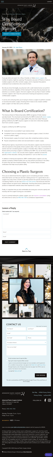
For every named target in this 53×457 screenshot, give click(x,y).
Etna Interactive (27, 452)
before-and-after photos (29, 181)
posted (45, 154)
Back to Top (26, 251)
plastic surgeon (40, 78)
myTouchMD (47, 395)
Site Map (34, 392)
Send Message (40, 375)
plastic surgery (47, 117)
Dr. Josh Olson (18, 47)
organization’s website (10, 152)
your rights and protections (18, 427)
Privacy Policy (42, 364)
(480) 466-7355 (10, 409)
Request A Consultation (12, 34)
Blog (7, 14)
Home (3, 14)
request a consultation (40, 195)
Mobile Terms (34, 364)
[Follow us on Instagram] (49, 401)
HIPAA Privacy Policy (45, 392)
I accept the (10, 371)
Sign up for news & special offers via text (18, 360)
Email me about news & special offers (17, 358)
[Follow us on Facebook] (45, 401)
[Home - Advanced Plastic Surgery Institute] (26, 6)
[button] (2, 1)
